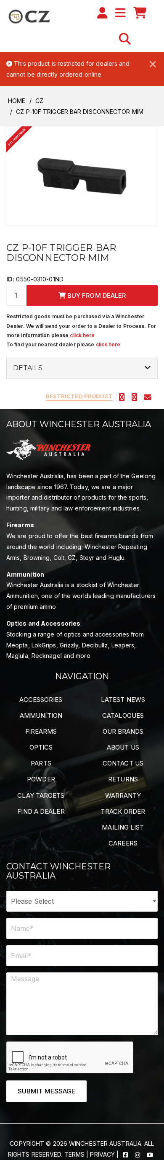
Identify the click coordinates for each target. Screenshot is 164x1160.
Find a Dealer (40, 811)
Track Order (123, 811)
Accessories (40, 700)
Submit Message (46, 1091)
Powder (41, 779)
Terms (74, 1154)
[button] (125, 39)
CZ (39, 100)
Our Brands (123, 731)
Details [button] (27, 368)
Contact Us (123, 763)
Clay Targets (40, 795)
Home (16, 100)
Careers (123, 843)
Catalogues (123, 715)
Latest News (123, 700)
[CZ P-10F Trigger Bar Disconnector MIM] (82, 175)
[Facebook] (126, 1154)
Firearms (41, 731)
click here (82, 335)
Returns (123, 779)
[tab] (82, 368)
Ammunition (41, 715)
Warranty (123, 795)
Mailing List (123, 827)
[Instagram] (138, 1154)
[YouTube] (150, 1154)
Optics (41, 747)
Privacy (102, 1154)
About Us (123, 747)
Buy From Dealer (96, 295)
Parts (41, 763)
